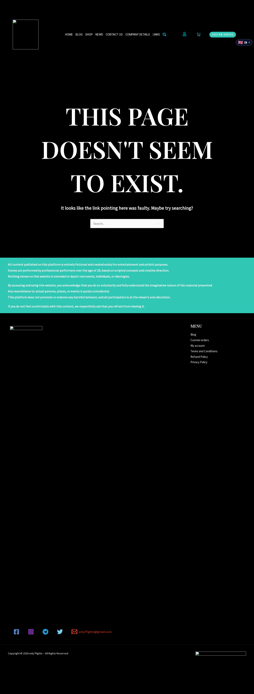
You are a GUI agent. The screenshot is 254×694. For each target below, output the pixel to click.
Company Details (137, 34)
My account (197, 345)
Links (156, 34)
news (99, 34)
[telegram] (46, 632)
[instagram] (32, 632)
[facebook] (17, 632)
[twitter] (60, 632)
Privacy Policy (198, 362)
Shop (89, 34)
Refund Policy (199, 357)
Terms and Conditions (203, 351)
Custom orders (199, 340)
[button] (222, 34)
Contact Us (114, 34)
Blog (79, 34)
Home (69, 34)
